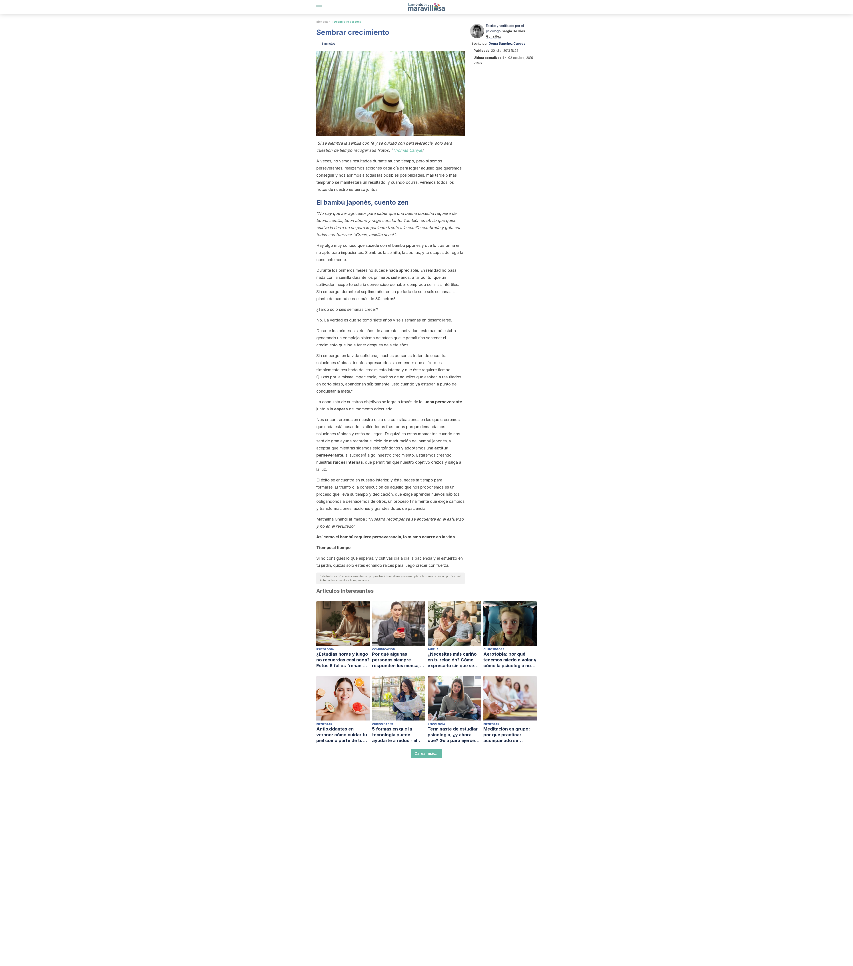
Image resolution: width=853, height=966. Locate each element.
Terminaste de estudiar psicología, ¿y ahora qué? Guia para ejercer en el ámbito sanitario (453, 734)
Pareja (433, 649)
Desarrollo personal (348, 21)
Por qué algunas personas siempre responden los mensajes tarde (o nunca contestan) (398, 660)
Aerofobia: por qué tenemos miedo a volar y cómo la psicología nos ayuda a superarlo (509, 660)
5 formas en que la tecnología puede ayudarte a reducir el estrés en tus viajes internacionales (394, 734)
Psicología (325, 649)
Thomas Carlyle (407, 150)
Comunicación (383, 649)
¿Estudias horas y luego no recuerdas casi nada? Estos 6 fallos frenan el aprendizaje (343, 660)
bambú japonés (347, 202)
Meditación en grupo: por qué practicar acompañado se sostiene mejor (506, 734)
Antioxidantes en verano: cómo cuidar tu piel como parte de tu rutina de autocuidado (341, 734)
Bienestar (323, 21)
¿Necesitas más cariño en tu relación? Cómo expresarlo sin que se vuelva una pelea (452, 660)
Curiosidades (493, 649)
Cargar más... (426, 753)
